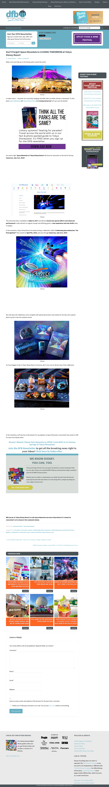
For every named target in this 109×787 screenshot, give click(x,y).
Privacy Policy (78, 746)
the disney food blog (12, 10)
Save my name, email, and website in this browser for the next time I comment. (34, 701)
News (21, 526)
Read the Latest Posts (13, 28)
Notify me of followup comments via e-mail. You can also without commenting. (40, 706)
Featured (16, 526)
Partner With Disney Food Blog (84, 751)
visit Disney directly (88, 771)
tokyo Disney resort (48, 532)
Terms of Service (79, 748)
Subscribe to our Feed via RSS (83, 780)
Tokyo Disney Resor (29, 101)
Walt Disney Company (90, 763)
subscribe (52, 706)
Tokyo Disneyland (28, 526)
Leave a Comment (23, 58)
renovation (22, 532)
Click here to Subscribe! (48, 451)
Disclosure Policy (79, 744)
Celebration (15, 532)
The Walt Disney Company (82, 768)
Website (12, 689)
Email (11, 680)
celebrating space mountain (41, 530)
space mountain (36, 532)
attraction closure (26, 530)
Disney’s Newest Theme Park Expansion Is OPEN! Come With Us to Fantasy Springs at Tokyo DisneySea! (42, 443)
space (29, 532)
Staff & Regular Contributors (83, 741)
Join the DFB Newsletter (22, 448)
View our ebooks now (13, 756)
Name (11, 671)
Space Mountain (15, 101)
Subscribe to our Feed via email (84, 783)
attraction (17, 530)
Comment (13, 650)
